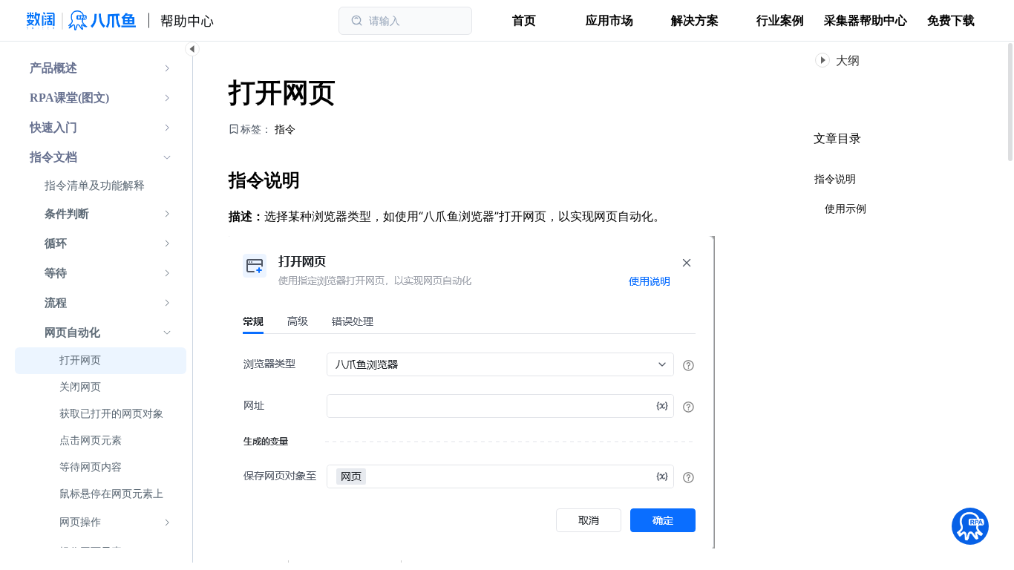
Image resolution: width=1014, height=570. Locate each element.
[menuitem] (100, 68)
